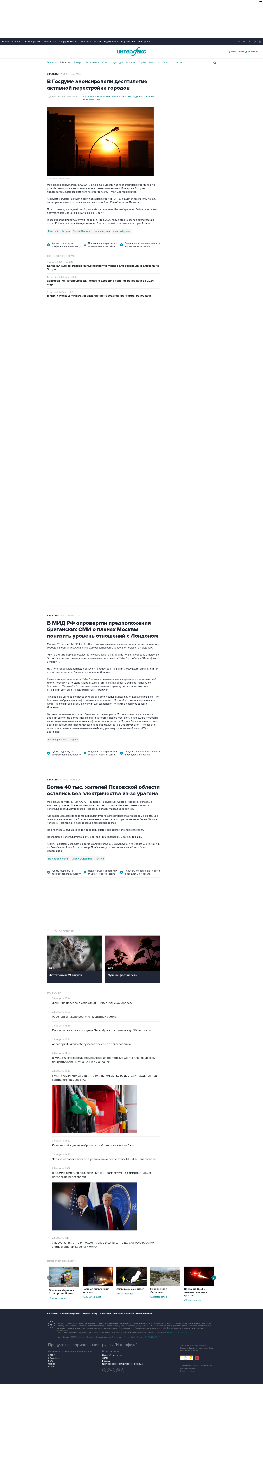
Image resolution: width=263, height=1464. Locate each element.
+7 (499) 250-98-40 (130, 1337)
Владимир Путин (56, 461)
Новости (154, 62)
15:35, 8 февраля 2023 (70, 74)
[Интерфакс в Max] (122, 1370)
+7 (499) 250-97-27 (152, 1337)
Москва (130, 62)
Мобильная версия (11, 41)
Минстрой (53, 231)
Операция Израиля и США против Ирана (62, 1292)
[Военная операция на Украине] (98, 1285)
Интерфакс (131, 51)
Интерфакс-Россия (67, 41)
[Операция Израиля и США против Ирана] (64, 1286)
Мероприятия (144, 41)
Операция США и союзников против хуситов (195, 1292)
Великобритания (57, 739)
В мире (78, 62)
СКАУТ (51, 1361)
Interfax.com (50, 41)
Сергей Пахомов (81, 231)
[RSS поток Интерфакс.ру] (118, 1370)
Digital (142, 62)
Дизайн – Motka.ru (187, 1371)
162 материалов (158, 1297)
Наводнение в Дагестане (158, 1291)
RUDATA (106, 1361)
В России (65, 62)
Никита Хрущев (101, 231)
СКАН (105, 1358)
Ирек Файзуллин (121, 231)
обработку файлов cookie (178, 1332)
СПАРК (51, 1355)
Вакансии (105, 1313)
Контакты (52, 1313)
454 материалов (124, 1293)
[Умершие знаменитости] (131, 1285)
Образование (128, 41)
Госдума (65, 231)
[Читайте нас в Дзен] (104, 1370)
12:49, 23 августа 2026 (70, 780)
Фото (179, 62)
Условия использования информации (196, 1365)
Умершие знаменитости (130, 1289)
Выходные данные (188, 1368)
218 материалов (192, 1300)
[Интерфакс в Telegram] (109, 1370)
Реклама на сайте (123, 1313)
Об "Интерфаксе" (32, 41)
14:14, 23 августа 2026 (70, 616)
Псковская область (58, 858)
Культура (118, 62)
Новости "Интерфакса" (112, 1355)
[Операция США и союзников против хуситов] (199, 1285)
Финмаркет (85, 41)
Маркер (51, 1364)
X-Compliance (54, 1358)
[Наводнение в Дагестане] (165, 1285)
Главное (52, 62)
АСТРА (51, 1367)
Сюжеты (167, 62)
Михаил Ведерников (82, 858)
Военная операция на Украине (96, 1291)
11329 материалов (92, 1297)
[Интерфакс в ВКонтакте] (113, 1370)
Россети (100, 858)
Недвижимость (111, 41)
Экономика (92, 62)
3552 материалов (58, 1298)
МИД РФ (73, 739)
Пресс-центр (90, 1313)
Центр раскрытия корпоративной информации (122, 1364)
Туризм (97, 41)
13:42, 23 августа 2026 (70, 318)
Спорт (105, 62)
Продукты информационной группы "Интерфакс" (93, 1344)
